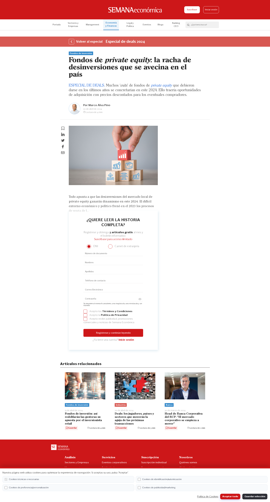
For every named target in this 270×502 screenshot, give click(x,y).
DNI (95, 246)
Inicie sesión (126, 340)
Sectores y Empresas (73, 24)
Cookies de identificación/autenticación (162, 479)
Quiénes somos (188, 462)
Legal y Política (130, 24)
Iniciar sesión (211, 10)
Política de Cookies (207, 496)
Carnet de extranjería (126, 246)
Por (96, 105)
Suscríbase (192, 10)
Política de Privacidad (114, 315)
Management (92, 25)
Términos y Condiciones (117, 311)
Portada (56, 25)
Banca (169, 405)
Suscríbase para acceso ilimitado (113, 239)
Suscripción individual (154, 462)
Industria (121, 405)
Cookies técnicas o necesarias (24, 479)
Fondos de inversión (81, 53)
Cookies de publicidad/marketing (158, 488)
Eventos (147, 25)
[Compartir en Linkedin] (62, 134)
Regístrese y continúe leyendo (113, 333)
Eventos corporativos (114, 462)
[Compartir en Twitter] (62, 140)
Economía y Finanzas (111, 24)
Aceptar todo (230, 496)
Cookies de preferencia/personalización (29, 488)
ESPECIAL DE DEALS (86, 85)
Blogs (160, 25)
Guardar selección (255, 496)
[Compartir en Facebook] (62, 146)
